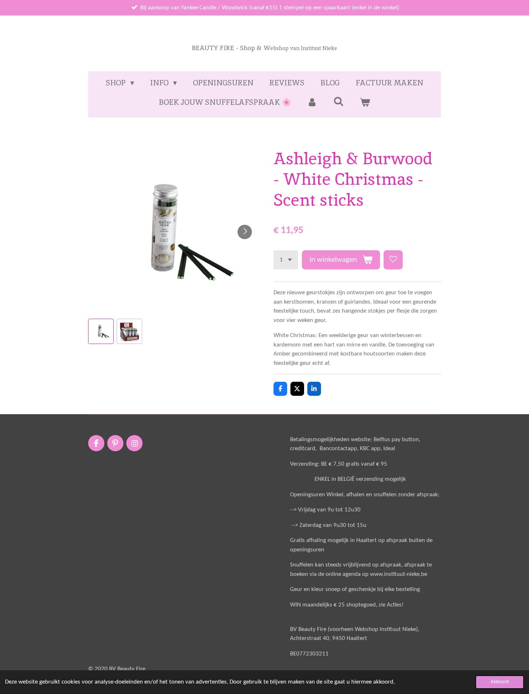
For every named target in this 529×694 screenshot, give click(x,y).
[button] (101, 331)
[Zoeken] (338, 101)
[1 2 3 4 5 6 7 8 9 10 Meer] (285, 259)
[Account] (312, 102)
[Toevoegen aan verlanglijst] (393, 259)
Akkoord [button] (499, 682)
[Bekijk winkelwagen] (365, 102)
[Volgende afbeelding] (245, 232)
